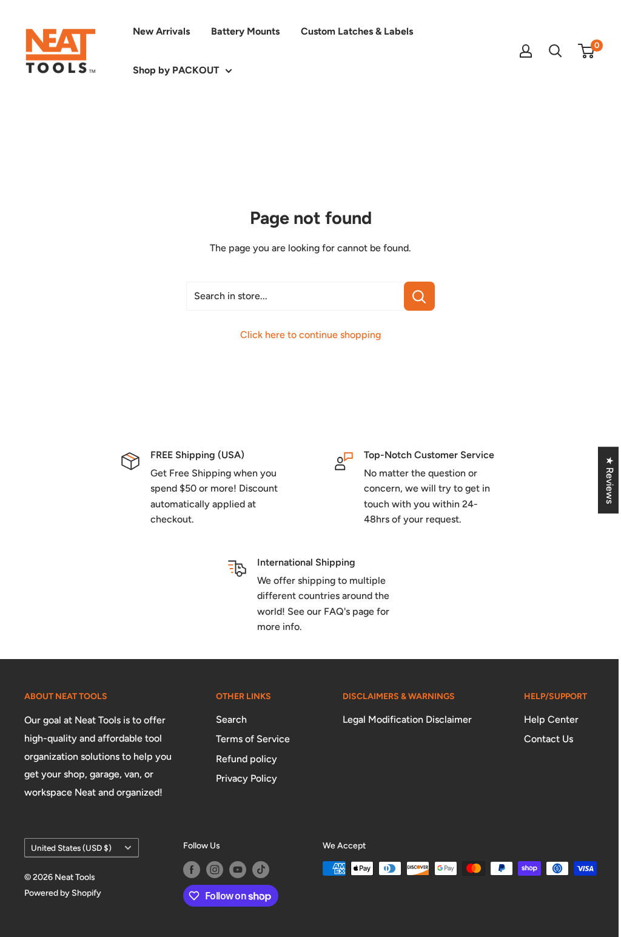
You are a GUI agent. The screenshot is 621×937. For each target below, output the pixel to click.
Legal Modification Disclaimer (407, 719)
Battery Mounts (245, 31)
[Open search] (555, 51)
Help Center (551, 719)
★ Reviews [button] (610, 480)
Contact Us (548, 739)
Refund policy (246, 759)
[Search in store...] (419, 296)
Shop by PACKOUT (176, 70)
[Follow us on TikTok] (260, 869)
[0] (586, 51)
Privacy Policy (246, 778)
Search (231, 719)
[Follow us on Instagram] (214, 869)
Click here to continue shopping (310, 334)
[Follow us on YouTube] (237, 869)
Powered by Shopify (62, 893)
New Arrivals (161, 31)
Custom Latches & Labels (357, 31)
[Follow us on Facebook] (191, 869)
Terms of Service (253, 739)
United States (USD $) (71, 848)
